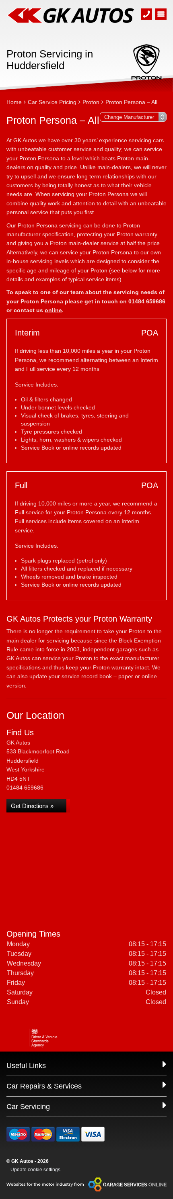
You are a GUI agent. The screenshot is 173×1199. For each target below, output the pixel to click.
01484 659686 (146, 301)
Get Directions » (32, 805)
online (53, 310)
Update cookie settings (35, 1169)
